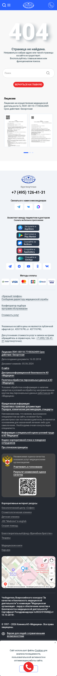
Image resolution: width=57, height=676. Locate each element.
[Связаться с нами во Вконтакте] (28, 207)
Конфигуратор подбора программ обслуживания (15, 307)
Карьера (6, 549)
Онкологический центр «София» (18, 507)
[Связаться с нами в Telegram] (19, 207)
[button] (4, 5)
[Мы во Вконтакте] (47, 266)
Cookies (39, 650)
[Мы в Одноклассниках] (37, 266)
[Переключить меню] (9, 5)
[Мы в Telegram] (10, 266)
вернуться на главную (28, 84)
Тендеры (6, 537)
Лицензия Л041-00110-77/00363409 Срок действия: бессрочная (23, 353)
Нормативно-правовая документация (21, 406)
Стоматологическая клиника (17, 512)
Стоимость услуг (10, 315)
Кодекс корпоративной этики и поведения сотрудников (24, 441)
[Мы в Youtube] (28, 266)
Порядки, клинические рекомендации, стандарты (27, 409)
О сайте (5, 368)
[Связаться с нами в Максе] (38, 207)
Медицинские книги (12, 545)
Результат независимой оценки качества (29, 473)
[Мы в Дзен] (19, 266)
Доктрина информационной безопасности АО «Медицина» (25, 374)
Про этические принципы (15, 447)
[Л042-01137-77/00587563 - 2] (41, 130)
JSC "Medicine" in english (14, 521)
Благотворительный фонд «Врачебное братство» (27, 533)
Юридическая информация (16, 403)
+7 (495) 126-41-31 (28, 192)
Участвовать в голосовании (27, 466)
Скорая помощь (10, 525)
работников (44, 393)
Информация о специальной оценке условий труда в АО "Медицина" (28, 434)
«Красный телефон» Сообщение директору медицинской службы (25, 298)
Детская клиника (10, 516)
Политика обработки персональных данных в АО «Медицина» (27, 381)
